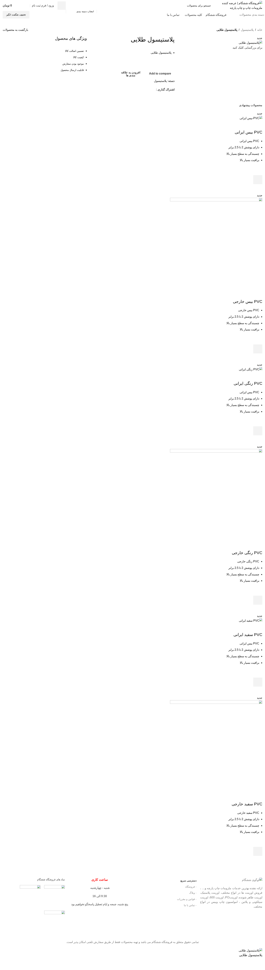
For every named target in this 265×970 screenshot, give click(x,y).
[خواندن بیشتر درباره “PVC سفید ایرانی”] (257, 682)
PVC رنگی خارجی (247, 553)
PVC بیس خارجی (247, 301)
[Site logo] (239, 5)
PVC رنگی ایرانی (248, 383)
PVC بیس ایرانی (248, 132)
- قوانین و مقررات (186, 899)
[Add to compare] (257, 125)
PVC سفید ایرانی (247, 634)
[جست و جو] (62, 5)
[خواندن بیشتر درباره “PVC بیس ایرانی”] (257, 179)
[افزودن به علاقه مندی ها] (257, 170)
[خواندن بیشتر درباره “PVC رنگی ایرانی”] (257, 430)
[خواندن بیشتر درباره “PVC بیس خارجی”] (257, 348)
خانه (259, 29)
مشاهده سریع (257, 188)
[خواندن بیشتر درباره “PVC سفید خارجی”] (257, 851)
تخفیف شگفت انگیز (16, 14)
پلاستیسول (247, 29)
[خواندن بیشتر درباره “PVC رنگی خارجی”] (257, 600)
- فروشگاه (190, 886)
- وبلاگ (192, 892)
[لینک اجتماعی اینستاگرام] (153, 89)
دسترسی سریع (188, 880)
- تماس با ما (190, 905)
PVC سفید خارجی (247, 804)
